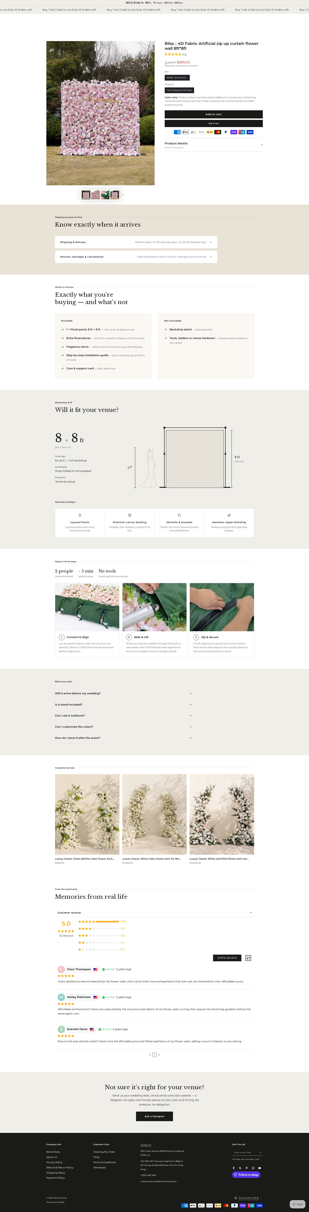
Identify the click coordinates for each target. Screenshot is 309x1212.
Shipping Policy (55, 1172)
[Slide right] (123, 195)
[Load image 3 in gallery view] (114, 195)
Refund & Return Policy (59, 1167)
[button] (150, 1055)
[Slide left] (77, 195)
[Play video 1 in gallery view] (105, 195)
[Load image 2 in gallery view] (95, 195)
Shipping (169, 66)
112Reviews (66, 935)
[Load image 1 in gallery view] (86, 195)
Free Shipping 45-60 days (179, 91)
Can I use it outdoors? (70, 715)
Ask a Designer (154, 1116)
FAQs (96, 1157)
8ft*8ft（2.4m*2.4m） (177, 78)
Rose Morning (60, 1198)
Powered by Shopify (55, 1202)
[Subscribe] (261, 1152)
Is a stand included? (68, 704)
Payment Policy (55, 1177)
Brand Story (53, 1152)
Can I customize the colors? (74, 726)
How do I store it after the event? (77, 738)
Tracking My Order (104, 1152)
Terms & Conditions (104, 1162)
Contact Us (146, 1145)
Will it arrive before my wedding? (78, 693)
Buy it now (214, 123)
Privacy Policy (54, 1162)
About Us (51, 1157)
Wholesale (99, 1167)
